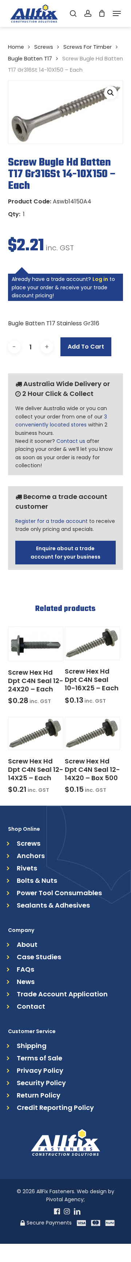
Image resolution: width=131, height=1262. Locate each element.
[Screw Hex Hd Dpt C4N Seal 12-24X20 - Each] (35, 644)
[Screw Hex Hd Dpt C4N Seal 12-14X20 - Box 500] (92, 733)
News (26, 982)
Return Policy (38, 1095)
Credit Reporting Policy (55, 1108)
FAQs (25, 969)
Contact (31, 1007)
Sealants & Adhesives (53, 905)
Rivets (27, 868)
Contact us (70, 441)
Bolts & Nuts (37, 881)
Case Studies (39, 957)
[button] (117, 13)
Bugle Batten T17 (30, 58)
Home (16, 47)
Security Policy (41, 1083)
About (27, 945)
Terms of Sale (39, 1058)
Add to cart (86, 346)
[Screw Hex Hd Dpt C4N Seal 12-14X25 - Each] (35, 733)
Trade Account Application (62, 994)
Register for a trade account (51, 521)
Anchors (31, 856)
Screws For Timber (87, 47)
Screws (43, 47)
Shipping (32, 1046)
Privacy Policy (40, 1071)
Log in (100, 279)
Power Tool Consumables (59, 893)
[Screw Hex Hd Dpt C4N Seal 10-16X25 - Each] (92, 643)
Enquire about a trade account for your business (65, 552)
